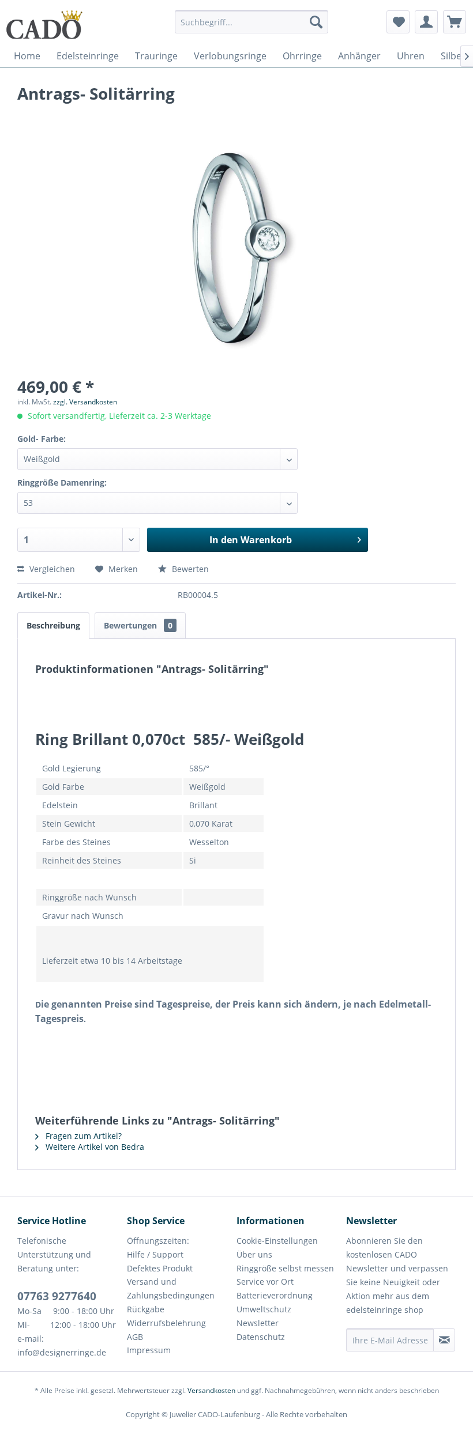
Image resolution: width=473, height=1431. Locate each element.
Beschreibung (53, 625)
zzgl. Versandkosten (85, 402)
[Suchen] (316, 21)
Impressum (149, 1350)
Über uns (254, 1254)
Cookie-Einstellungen (277, 1240)
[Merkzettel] (398, 21)
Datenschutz (260, 1336)
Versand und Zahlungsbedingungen (171, 1288)
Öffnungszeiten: (158, 1240)
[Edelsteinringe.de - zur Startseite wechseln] (44, 24)
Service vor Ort (265, 1281)
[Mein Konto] (426, 21)
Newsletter (257, 1323)
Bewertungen (138, 625)
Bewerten (189, 568)
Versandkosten (211, 1390)
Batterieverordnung (274, 1295)
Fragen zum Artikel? (82, 1135)
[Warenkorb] (454, 21)
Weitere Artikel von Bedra (93, 1146)
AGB (135, 1336)
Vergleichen (51, 568)
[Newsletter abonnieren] (444, 1340)
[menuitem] (252, 27)
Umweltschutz (263, 1309)
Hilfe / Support (155, 1254)
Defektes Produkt (160, 1268)
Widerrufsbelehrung (166, 1323)
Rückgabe (145, 1309)
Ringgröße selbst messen (285, 1268)
